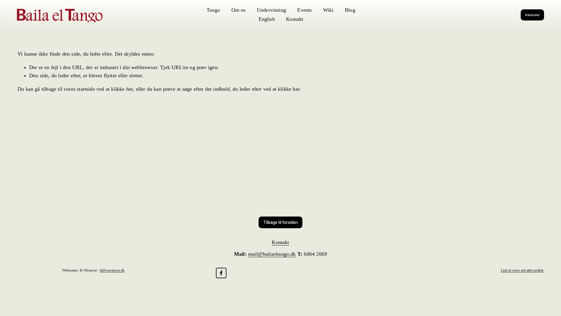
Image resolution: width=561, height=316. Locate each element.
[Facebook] (221, 273)
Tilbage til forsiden (280, 222)
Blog (350, 10)
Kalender (532, 15)
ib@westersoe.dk (112, 270)
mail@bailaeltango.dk (272, 254)
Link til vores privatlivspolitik (522, 270)
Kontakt (294, 19)
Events (304, 10)
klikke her (122, 89)
